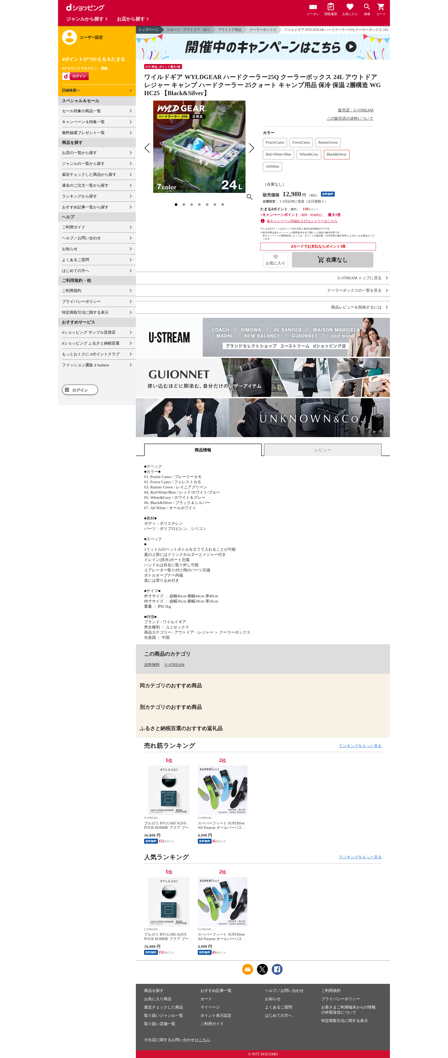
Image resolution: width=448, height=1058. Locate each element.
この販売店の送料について (350, 118)
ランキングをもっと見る (360, 746)
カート (206, 999)
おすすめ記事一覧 (216, 991)
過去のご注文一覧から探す (85, 185)
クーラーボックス (262, 30)
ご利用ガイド (73, 227)
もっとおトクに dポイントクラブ (91, 354)
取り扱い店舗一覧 (159, 1024)
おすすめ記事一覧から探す (85, 207)
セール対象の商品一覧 (81, 111)
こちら (204, 1040)
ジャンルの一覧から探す (83, 164)
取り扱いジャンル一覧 (163, 1015)
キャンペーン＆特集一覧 (83, 122)
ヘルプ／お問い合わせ (81, 238)
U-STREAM (174, 665)
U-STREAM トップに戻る (360, 278)
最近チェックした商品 (163, 1007)
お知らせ (70, 249)
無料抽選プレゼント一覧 (83, 133)
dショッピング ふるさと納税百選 (91, 343)
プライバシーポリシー (81, 301)
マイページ (210, 1007)
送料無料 (152, 665)
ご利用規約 (71, 291)
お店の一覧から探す (79, 153)
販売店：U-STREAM (355, 110)
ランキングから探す (79, 196)
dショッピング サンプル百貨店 (89, 332)
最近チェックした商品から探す (89, 174)
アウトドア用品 (230, 30)
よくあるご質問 (75, 260)
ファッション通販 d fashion (85, 365)
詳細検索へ (71, 90)
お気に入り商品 (157, 999)
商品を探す (154, 991)
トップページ (148, 30)
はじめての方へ (75, 271)
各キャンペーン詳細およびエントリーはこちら (302, 221)
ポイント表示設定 (216, 1015)
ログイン (80, 390)
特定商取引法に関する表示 (85, 312)
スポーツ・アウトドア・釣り (188, 30)
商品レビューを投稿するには (356, 307)
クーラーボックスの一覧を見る (354, 290)
